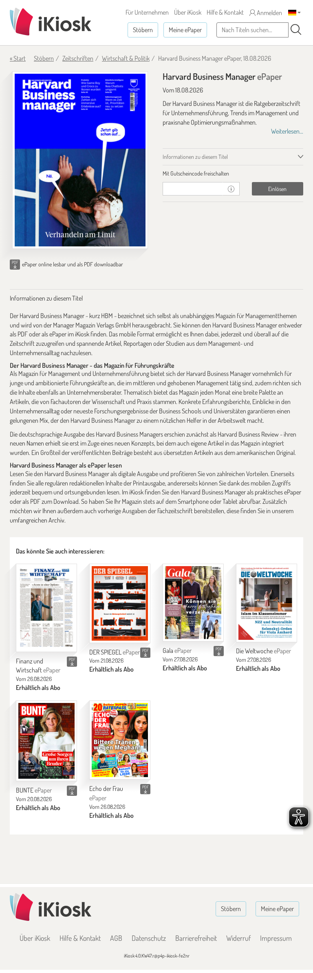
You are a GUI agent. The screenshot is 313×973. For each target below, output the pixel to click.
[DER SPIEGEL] (119, 603)
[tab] (233, 173)
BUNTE (34, 790)
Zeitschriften (77, 58)
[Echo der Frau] (119, 740)
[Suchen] (296, 29)
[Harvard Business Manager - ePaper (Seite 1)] (80, 160)
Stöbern (143, 30)
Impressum (276, 937)
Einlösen (277, 188)
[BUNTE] (46, 741)
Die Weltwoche (263, 651)
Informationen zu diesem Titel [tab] (195, 156)
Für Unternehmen (147, 12)
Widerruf (238, 937)
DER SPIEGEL (114, 652)
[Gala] (193, 602)
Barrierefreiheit (196, 937)
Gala (177, 650)
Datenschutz (149, 937)
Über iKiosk (187, 12)
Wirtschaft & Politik (126, 58)
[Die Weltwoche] (266, 603)
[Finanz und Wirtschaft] (46, 608)
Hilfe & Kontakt (225, 12)
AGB (116, 937)
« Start (18, 58)
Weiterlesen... (287, 131)
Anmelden (269, 13)
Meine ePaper (185, 30)
